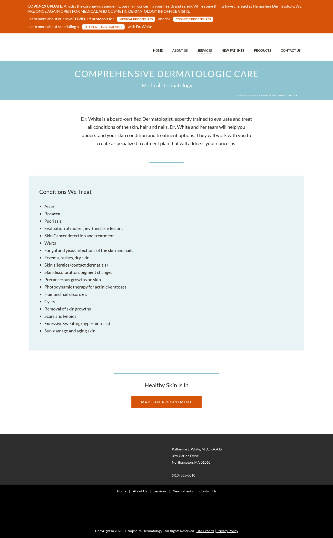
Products (262, 50)
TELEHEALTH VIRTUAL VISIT (103, 27)
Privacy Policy (227, 531)
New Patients (233, 50)
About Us (180, 50)
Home (158, 50)
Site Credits (205, 531)
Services (204, 50)
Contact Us (291, 50)
